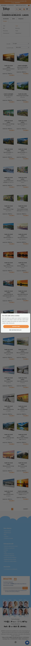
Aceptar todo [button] (16, 326)
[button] (15, 330)
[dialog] (15, 323)
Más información (10, 323)
